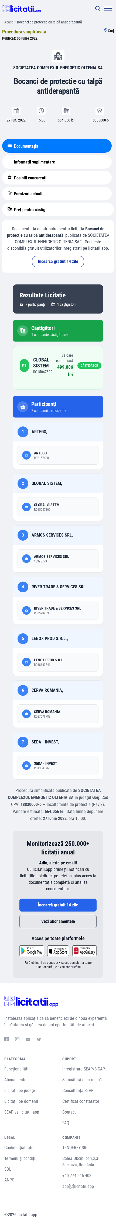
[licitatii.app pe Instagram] (17, 1040)
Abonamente (15, 1079)
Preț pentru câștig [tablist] (29, 209)
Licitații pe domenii (21, 1101)
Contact (69, 1112)
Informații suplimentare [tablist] (34, 162)
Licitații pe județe (19, 1090)
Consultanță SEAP (78, 1090)
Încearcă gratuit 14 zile (58, 261)
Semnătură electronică (82, 1079)
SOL (7, 1169)
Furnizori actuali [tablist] (27, 193)
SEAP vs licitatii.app (21, 1112)
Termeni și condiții (20, 1158)
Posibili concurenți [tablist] (29, 177)
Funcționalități (17, 1069)
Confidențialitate (18, 1147)
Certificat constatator (80, 1101)
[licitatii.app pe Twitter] (39, 1040)
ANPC (9, 1180)
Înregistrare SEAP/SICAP (83, 1069)
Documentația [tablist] (25, 146)
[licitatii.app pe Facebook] (6, 1040)
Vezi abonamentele (58, 921)
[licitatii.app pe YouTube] (28, 1040)
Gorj (111, 31)
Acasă (8, 22)
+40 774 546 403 (76, 1175)
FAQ (65, 1122)
